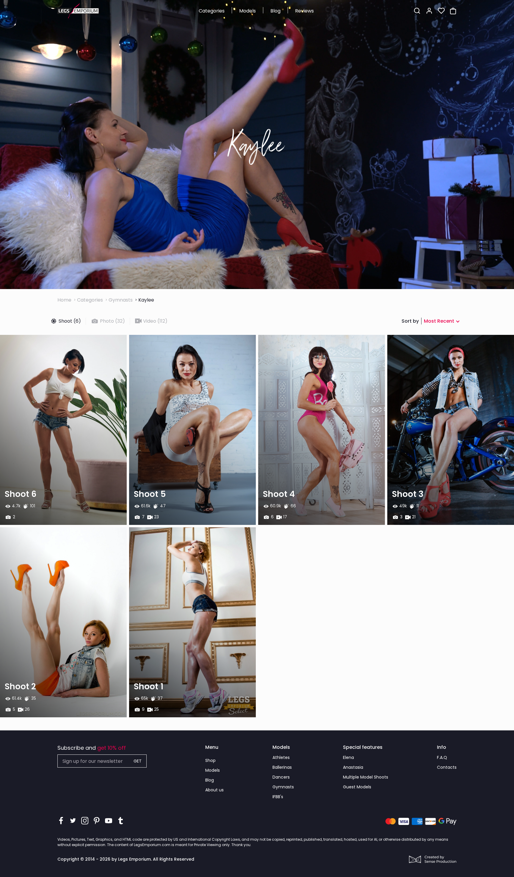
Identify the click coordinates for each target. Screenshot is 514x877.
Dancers (281, 777)
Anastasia (353, 767)
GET (138, 761)
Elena (348, 757)
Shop (210, 760)
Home (64, 299)
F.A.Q (442, 757)
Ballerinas (282, 767)
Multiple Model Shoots (365, 777)
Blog (275, 10)
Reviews (304, 10)
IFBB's (277, 797)
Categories (212, 10)
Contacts (447, 767)
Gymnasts (121, 299)
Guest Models (357, 787)
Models (247, 10)
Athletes (281, 757)
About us (214, 790)
